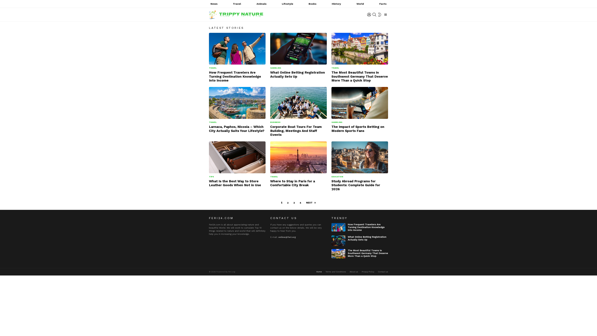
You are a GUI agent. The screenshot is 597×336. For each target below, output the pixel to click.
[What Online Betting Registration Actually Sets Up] (298, 49)
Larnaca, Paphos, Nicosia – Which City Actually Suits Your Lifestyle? (236, 129)
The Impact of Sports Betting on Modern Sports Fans (357, 129)
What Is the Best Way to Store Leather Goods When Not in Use (235, 183)
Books (312, 3)
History (336, 3)
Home (319, 272)
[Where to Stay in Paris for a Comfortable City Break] (298, 157)
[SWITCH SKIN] (380, 15)
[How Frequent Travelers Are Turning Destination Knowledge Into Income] (237, 49)
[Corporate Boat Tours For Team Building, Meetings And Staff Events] (298, 103)
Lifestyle (287, 3)
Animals (261, 3)
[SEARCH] (374, 15)
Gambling (275, 68)
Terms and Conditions (336, 272)
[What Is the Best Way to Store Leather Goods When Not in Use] (237, 157)
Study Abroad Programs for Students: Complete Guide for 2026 (355, 185)
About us (354, 272)
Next (309, 202)
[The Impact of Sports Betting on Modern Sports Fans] (359, 103)
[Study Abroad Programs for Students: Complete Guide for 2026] (359, 157)
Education (337, 177)
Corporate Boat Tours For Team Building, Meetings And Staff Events (296, 131)
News (214, 3)
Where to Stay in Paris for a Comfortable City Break (292, 183)
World (360, 3)
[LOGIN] (369, 15)
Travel (237, 3)
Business (275, 122)
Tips (211, 177)
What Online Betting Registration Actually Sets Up (367, 238)
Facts (382, 3)
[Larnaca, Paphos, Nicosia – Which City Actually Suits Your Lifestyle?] (237, 103)
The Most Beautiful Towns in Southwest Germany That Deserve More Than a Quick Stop (359, 76)
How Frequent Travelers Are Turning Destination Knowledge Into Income (235, 76)
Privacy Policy (368, 272)
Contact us (383, 272)
